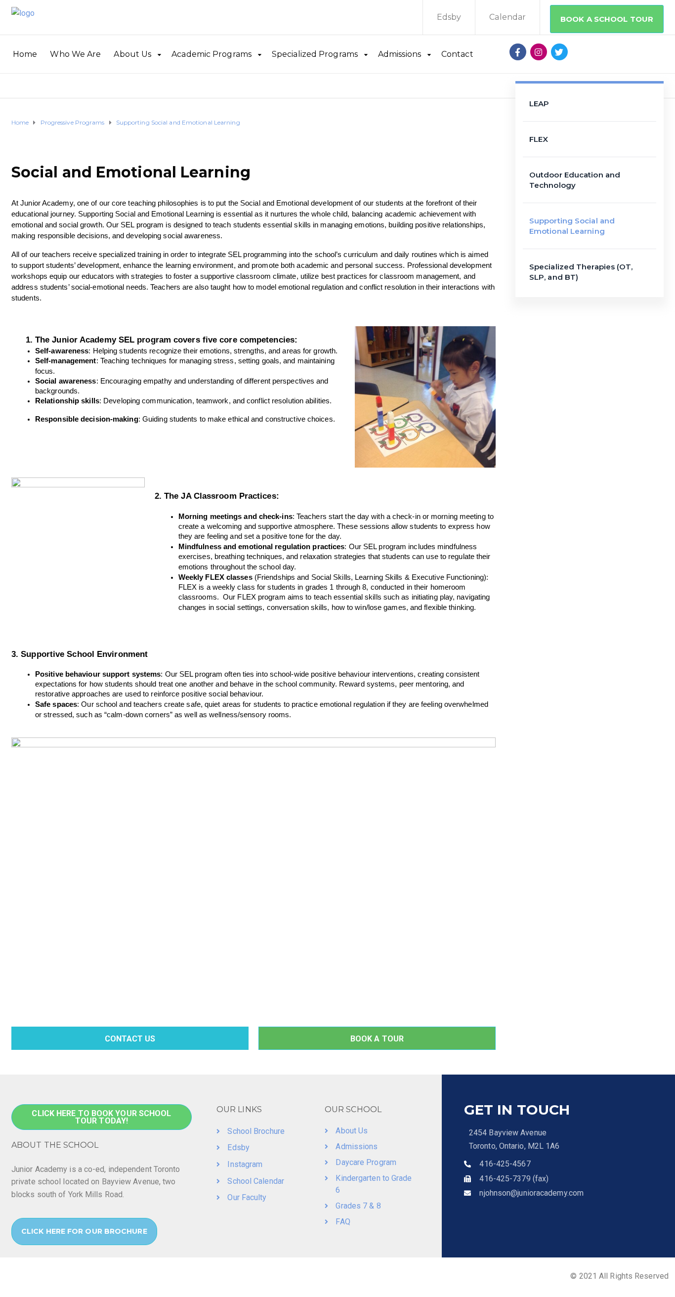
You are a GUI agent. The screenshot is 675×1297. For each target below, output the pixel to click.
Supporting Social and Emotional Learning (572, 226)
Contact (457, 54)
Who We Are (75, 54)
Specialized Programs (315, 54)
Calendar (507, 17)
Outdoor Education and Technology (574, 180)
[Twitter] (559, 51)
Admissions (399, 54)
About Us (132, 54)
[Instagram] (538, 51)
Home (25, 54)
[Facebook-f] (517, 51)
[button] (607, 19)
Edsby (449, 17)
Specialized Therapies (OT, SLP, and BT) (581, 272)
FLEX (538, 139)
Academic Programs (211, 54)
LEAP (539, 103)
